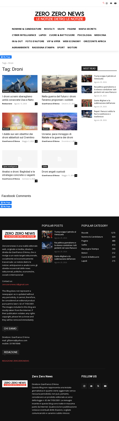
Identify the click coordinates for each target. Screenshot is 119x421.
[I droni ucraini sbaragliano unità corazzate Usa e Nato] (19, 84)
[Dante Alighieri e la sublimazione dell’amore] (87, 103)
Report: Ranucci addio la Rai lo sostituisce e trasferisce (104, 114)
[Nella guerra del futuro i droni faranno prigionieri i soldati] (59, 84)
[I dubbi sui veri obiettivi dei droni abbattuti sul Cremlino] (19, 121)
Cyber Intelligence (10, 166)
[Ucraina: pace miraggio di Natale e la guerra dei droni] (59, 121)
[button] (103, 3)
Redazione (7, 103)
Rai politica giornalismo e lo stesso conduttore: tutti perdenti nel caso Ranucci (105, 89)
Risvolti (6, 91)
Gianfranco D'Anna (51, 103)
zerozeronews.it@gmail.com (15, 284)
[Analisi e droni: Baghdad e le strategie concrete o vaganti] (19, 159)
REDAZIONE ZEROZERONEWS (15, 360)
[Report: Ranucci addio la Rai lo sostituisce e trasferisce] (87, 114)
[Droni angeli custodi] (59, 159)
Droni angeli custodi (53, 171)
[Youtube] (115, 3)
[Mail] (111, 3)
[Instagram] (106, 3)
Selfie (45, 166)
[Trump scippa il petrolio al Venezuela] (87, 78)
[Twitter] (98, 386)
